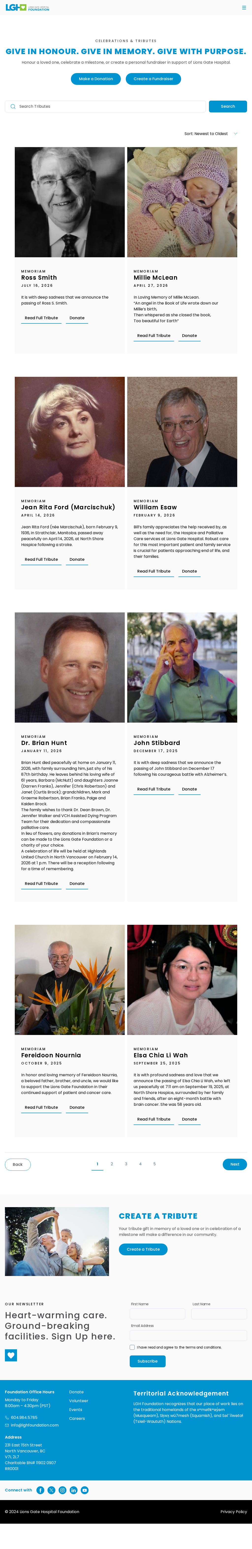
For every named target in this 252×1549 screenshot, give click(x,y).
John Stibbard (157, 743)
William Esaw (155, 507)
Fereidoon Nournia (51, 1055)
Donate (77, 318)
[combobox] (188, 133)
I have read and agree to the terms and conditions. (179, 1347)
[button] (244, 8)
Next (235, 1164)
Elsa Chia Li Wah (161, 1055)
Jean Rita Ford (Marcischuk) (68, 507)
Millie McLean (156, 277)
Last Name (201, 1304)
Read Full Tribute (41, 318)
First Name (140, 1304)
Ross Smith (39, 277)
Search (228, 106)
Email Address (142, 1325)
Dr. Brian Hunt (44, 743)
